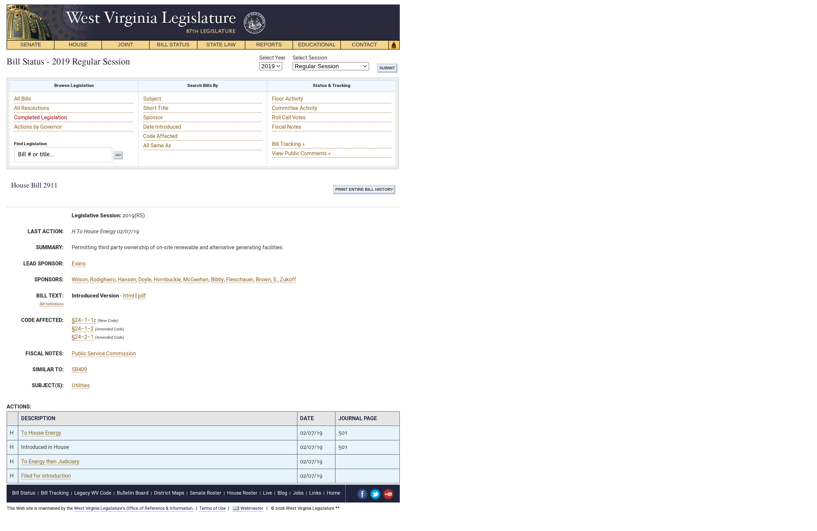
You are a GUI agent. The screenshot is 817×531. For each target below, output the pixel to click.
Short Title (155, 108)
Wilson (80, 279)
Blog (282, 493)
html (128, 296)
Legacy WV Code (92, 493)
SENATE (30, 44)
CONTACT (364, 44)
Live (267, 493)
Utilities (81, 385)
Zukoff (288, 279)
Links (315, 493)
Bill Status (23, 493)
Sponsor (153, 117)
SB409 (79, 369)
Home (333, 493)
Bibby (217, 279)
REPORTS (269, 44)
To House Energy (41, 433)
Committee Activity (294, 108)
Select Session (310, 58)
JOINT (125, 44)
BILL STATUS (173, 44)
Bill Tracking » (288, 144)
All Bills (22, 99)
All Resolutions (31, 108)
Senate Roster (205, 493)
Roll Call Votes (289, 117)
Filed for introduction (46, 476)
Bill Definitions (52, 304)
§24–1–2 (83, 329)
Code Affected (160, 136)
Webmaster (251, 508)
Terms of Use (212, 508)
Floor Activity (287, 99)
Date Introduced (162, 127)
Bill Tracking (55, 493)
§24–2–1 (83, 337)
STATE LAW (221, 44)
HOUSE (78, 44)
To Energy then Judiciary (50, 461)
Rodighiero (103, 279)
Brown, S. (267, 279)
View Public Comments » (301, 153)
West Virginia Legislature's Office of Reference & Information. (134, 508)
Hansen (127, 279)
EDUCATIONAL (317, 44)
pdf (142, 296)
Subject (152, 99)
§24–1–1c (84, 320)
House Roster (242, 493)
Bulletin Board (133, 493)
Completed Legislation (40, 117)
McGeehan (196, 279)
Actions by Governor (38, 127)
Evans (79, 264)
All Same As (157, 145)
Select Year (272, 58)
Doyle (144, 279)
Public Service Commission (104, 353)
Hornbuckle (167, 279)
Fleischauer (239, 279)
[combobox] (63, 155)
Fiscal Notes (286, 127)
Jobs (298, 493)
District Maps (169, 493)
